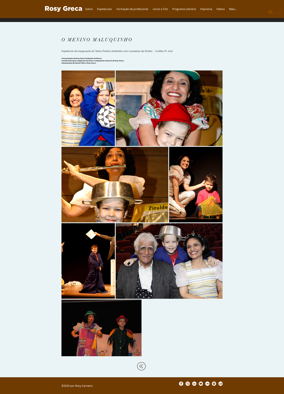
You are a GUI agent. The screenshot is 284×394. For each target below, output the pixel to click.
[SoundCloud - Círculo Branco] (207, 384)
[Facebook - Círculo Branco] (181, 384)
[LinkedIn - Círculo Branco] (194, 384)
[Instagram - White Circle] (188, 384)
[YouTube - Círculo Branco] (201, 384)
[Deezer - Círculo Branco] (220, 384)
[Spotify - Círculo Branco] (214, 384)
